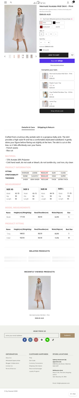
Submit (67, 335)
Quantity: (42, 39)
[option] (20, 29)
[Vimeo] (47, 340)
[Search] (11, 2)
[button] (4, 56)
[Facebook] (25, 340)
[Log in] (68, 2)
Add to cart (54, 55)
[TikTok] (53, 340)
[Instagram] (30, 340)
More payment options (57, 65)
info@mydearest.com (63, 383)
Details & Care (28, 127)
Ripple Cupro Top (55, 83)
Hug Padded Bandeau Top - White (60, 92)
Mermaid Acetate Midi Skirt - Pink (60, 74)
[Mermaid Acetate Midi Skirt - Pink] (39, 294)
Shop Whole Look (57, 111)
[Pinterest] (42, 340)
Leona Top (52, 101)
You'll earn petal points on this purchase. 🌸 (57, 19)
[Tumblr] (36, 340)
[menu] (5, 2)
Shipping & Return (46, 127)
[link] (72, 55)
